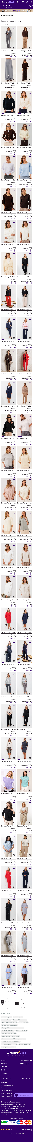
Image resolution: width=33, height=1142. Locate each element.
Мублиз (12, 21)
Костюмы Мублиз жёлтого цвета (11, 1041)
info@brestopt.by (27, 1078)
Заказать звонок (24, 1095)
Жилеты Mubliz (23, 1022)
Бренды (4, 1063)
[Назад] (2, 6)
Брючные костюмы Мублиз (9, 1022)
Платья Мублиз (18, 1017)
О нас (3, 1070)
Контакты (4, 1066)
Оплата (3, 1088)
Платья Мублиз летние (19, 1019)
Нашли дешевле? (6, 1096)
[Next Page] (7, 1008)
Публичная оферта (7, 1085)
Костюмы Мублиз (6, 1017)
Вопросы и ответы (6, 1093)
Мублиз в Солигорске (8, 1030)
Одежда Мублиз (6, 1019)
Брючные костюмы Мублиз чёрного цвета (13, 1039)
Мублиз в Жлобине (21, 1030)
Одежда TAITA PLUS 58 (8, 1047)
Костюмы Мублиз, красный (9, 1044)
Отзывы (4, 1073)
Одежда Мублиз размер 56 (9, 1025)
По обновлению (8, 15)
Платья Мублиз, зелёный (9, 1033)
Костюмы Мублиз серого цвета (10, 1036)
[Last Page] (25, 1007)
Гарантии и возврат (7, 1090)
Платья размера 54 (24, 1044)
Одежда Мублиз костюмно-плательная (12, 1028)
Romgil (19, 21)
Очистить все (4, 24)
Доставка (4, 1082)
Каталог (4, 1060)
